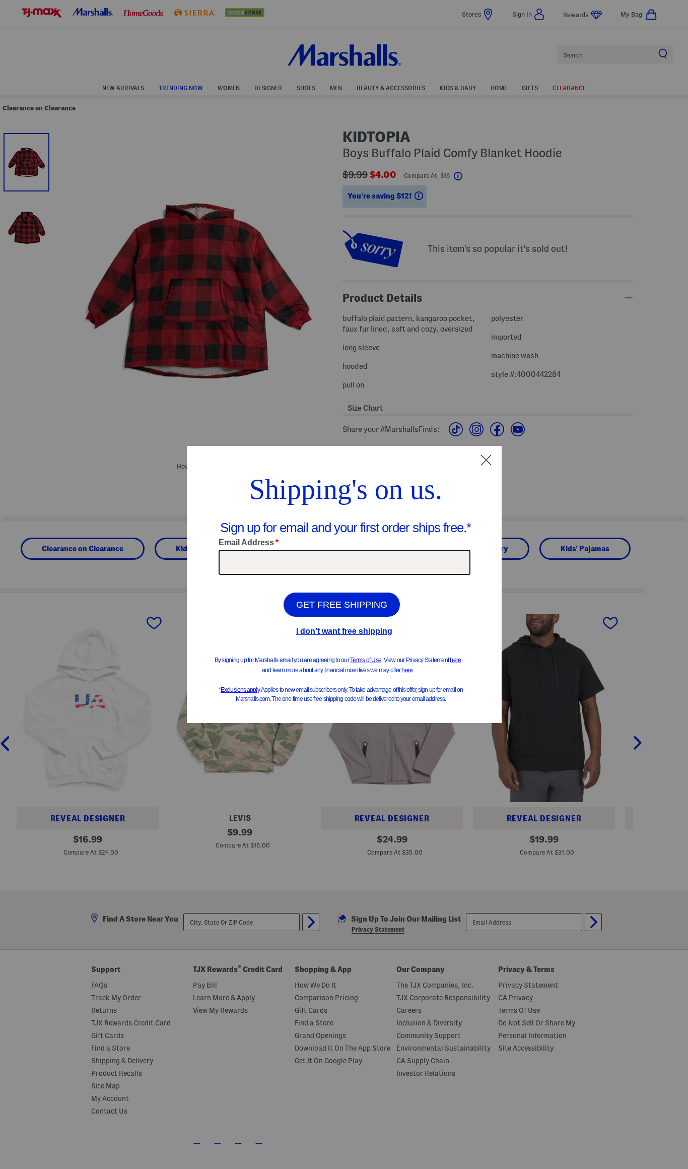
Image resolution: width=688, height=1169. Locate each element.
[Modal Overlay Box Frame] (344, 584)
